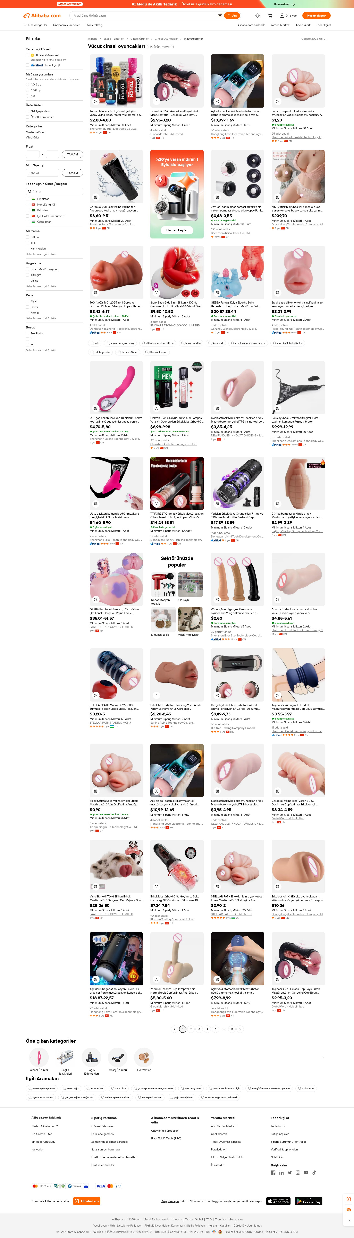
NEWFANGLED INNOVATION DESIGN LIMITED (237, 435)
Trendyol (220, 1219)
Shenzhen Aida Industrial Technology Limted (298, 137)
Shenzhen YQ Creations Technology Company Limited (298, 440)
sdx (97, 343)
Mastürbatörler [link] (193, 38)
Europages (236, 1219)
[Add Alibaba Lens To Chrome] (86, 1201)
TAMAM (72, 154)
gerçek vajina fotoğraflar (79, 1097)
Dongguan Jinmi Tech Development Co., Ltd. (237, 536)
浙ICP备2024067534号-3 (282, 1232)
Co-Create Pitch (42, 1134)
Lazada (177, 1219)
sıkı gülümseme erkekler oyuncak (271, 1088)
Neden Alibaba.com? (45, 1126)
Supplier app (170, 1201)
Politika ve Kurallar (102, 1165)
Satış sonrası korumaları (106, 1149)
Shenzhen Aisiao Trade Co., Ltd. (231, 233)
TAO (209, 1219)
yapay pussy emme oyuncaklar (155, 1088)
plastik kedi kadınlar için (226, 1088)
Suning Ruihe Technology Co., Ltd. (172, 722)
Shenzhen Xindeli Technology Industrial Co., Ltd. (298, 731)
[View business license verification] (214, 1232)
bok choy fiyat (193, 1088)
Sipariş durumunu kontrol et (288, 1141)
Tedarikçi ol (278, 1126)
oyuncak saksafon (43, 1097)
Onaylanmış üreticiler (164, 1130)
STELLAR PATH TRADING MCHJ (110, 722)
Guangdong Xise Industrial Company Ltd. (297, 224)
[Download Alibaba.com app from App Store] (278, 1201)
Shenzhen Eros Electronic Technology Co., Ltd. (298, 630)
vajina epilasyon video (117, 1097)
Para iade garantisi (102, 1134)
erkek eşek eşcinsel (44, 1088)
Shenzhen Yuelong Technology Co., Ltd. (115, 438)
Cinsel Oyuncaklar (166, 38)
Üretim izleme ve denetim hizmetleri (114, 1157)
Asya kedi (217, 343)
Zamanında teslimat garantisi (109, 1141)
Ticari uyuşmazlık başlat (226, 1141)
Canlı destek (219, 1134)
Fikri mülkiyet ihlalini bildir (227, 1157)
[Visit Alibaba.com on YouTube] (306, 1172)
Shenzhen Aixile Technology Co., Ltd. (173, 444)
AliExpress (118, 1219)
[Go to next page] (240, 1029)
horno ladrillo (193, 343)
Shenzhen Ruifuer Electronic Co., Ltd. (113, 128)
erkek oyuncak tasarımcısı (250, 343)
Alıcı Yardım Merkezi (223, 1126)
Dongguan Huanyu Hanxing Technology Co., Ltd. (177, 539)
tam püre (120, 1088)
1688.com (135, 1219)
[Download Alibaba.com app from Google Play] (308, 1201)
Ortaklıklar (277, 1157)
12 (232, 1029)
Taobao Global (194, 1219)
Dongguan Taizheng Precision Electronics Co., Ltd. (116, 328)
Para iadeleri (218, 1149)
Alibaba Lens (53, 1201)
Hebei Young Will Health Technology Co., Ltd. (298, 328)
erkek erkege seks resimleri (221, 1097)
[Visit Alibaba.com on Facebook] (273, 1172)
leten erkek (97, 1088)
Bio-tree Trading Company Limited (233, 728)
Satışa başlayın (280, 1134)
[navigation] (54, 534)
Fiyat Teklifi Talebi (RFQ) (166, 1138)
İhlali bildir (217, 1165)
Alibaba (92, 38)
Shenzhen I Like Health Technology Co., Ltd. (116, 539)
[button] (220, 15)
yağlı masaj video (183, 1097)
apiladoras (308, 1088)
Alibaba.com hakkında (46, 1117)
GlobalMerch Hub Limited (166, 134)
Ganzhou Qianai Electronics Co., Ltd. (234, 328)
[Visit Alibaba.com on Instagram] (297, 1172)
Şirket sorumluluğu (44, 1141)
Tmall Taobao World (157, 1219)
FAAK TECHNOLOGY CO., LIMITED (111, 627)
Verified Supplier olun (284, 1149)
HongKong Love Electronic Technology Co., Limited (237, 134)
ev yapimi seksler (152, 1097)
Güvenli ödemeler (102, 1126)
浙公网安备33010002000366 (244, 1232)
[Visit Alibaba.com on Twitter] (289, 1172)
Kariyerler (38, 1149)
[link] (348, 1199)
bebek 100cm (129, 352)
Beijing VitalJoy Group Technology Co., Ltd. (298, 531)
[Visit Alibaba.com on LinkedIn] (281, 1172)
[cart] (271, 16)
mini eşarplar (102, 352)
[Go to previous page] (174, 1029)
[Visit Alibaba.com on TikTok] (314, 1172)
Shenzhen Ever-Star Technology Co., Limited (237, 635)
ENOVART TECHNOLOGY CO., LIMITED (175, 325)
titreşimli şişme (158, 352)
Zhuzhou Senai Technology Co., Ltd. (112, 224)
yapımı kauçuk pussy (122, 343)
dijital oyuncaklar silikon (160, 343)
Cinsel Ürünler (139, 38)
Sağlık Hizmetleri (113, 38)
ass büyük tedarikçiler (289, 343)
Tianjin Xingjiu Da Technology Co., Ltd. (113, 827)
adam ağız (73, 1088)
